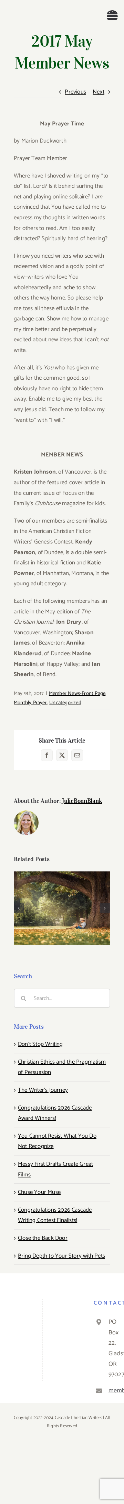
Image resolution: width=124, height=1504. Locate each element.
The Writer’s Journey (43, 1090)
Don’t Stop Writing (40, 1044)
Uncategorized (65, 702)
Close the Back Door (43, 1238)
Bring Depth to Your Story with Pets (61, 1256)
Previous (75, 92)
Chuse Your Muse (62, 902)
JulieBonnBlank (82, 801)
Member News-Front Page (77, 693)
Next (98, 92)
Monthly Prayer (30, 702)
